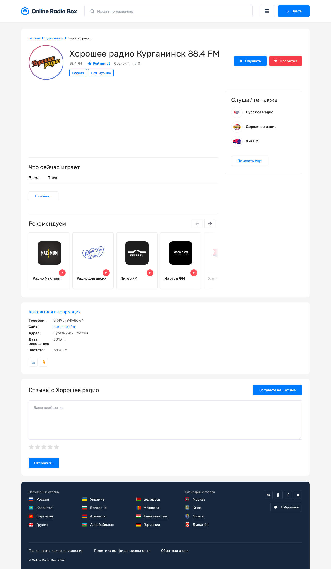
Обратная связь (175, 550)
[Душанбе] (187, 524)
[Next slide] (209, 223)
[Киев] (187, 507)
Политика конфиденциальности (122, 550)
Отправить (43, 463)
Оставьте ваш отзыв (277, 390)
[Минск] (187, 516)
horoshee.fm (64, 327)
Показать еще (249, 161)
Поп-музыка (101, 73)
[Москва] (187, 499)
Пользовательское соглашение (56, 550)
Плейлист (43, 196)
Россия (78, 73)
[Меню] (267, 11)
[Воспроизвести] (62, 272)
